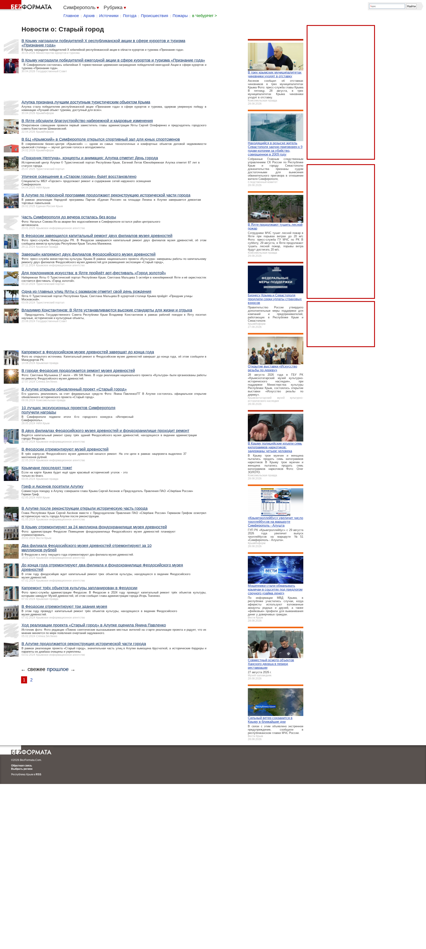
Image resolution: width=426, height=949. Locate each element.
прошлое (58, 669)
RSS (38, 774)
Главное (71, 16)
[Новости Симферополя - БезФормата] (26, 5)
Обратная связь (21, 765)
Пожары (180, 16)
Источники (108, 16)
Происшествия (154, 16)
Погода (129, 16)
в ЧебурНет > (204, 16)
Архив (89, 16)
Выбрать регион (21, 768)
